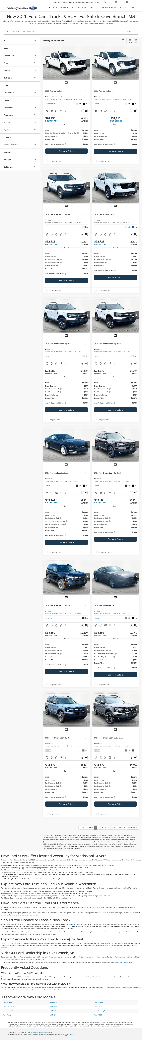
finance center (74, 924)
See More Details (66, 151)
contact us (90, 957)
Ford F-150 (98, 1007)
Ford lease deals (41, 932)
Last (121, 827)
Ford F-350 (98, 1015)
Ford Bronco (7, 1003)
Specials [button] (94, 8)
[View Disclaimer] (65, 111)
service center (122, 943)
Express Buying (80, 8)
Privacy (35, 1032)
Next (114, 827)
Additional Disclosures (45, 1032)
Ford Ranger (7, 1015)
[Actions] (86, 91)
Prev (90, 827)
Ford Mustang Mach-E (102, 1011)
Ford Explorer (53, 1007)
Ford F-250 (52, 1015)
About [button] (131, 8)
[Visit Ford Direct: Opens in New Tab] (69, 1034)
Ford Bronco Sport (54, 1003)
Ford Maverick (8, 1011)
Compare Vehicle (55, 161)
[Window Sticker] (86, 110)
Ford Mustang (53, 1011)
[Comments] (82, 110)
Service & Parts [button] (108, 8)
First (83, 827)
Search (129, 31)
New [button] (54, 8)
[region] (66, 137)
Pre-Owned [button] (64, 8)
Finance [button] (122, 8)
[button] (87, 63)
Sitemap (29, 1032)
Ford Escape (98, 1003)
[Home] (49, 7)
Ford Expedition (8, 1007)
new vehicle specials (121, 962)
